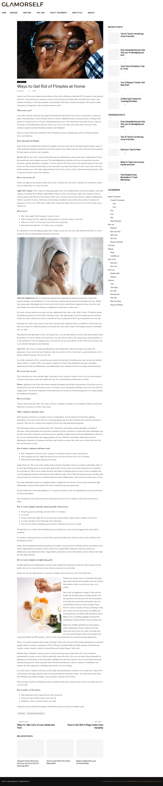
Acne (19, 82)
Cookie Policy (147, 781)
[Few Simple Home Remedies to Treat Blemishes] (113, 177)
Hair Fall (113, 238)
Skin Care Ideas (115, 301)
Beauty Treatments (58, 13)
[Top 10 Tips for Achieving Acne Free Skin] (113, 38)
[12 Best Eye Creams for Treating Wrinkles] (113, 103)
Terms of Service (156, 781)
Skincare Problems (116, 305)
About (104, 781)
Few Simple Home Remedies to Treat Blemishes (129, 177)
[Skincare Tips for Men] (113, 152)
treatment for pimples (36, 713)
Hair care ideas (115, 231)
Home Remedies (115, 221)
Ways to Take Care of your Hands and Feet (132, 163)
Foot (111, 214)
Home (4, 13)
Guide (112, 252)
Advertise (110, 781)
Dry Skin (113, 291)
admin (21, 91)
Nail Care (41, 13)
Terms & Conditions (127, 781)
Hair (111, 217)
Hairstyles (113, 263)
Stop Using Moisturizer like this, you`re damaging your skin (133, 52)
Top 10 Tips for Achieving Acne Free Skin (132, 35)
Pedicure (113, 277)
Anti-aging (114, 287)
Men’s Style (77, 13)
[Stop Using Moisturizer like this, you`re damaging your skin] (113, 54)
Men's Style (112, 259)
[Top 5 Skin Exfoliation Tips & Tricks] (113, 70)
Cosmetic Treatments (117, 200)
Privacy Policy (138, 781)
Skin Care (113, 266)
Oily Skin (113, 297)
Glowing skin (114, 294)
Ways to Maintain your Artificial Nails (86, 762)
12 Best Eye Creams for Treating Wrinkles (131, 100)
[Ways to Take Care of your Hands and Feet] (113, 165)
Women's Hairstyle (116, 242)
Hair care (27, 13)
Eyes (114, 207)
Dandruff (113, 228)
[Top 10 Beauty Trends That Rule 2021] (113, 87)
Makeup (91, 13)
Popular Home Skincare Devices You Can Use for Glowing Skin (28, 763)
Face (111, 210)
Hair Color (114, 235)
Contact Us (117, 781)
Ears (114, 203)
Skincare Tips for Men (131, 149)
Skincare (14, 13)
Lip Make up (114, 256)
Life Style (111, 245)
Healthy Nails (115, 273)
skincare (21, 713)
